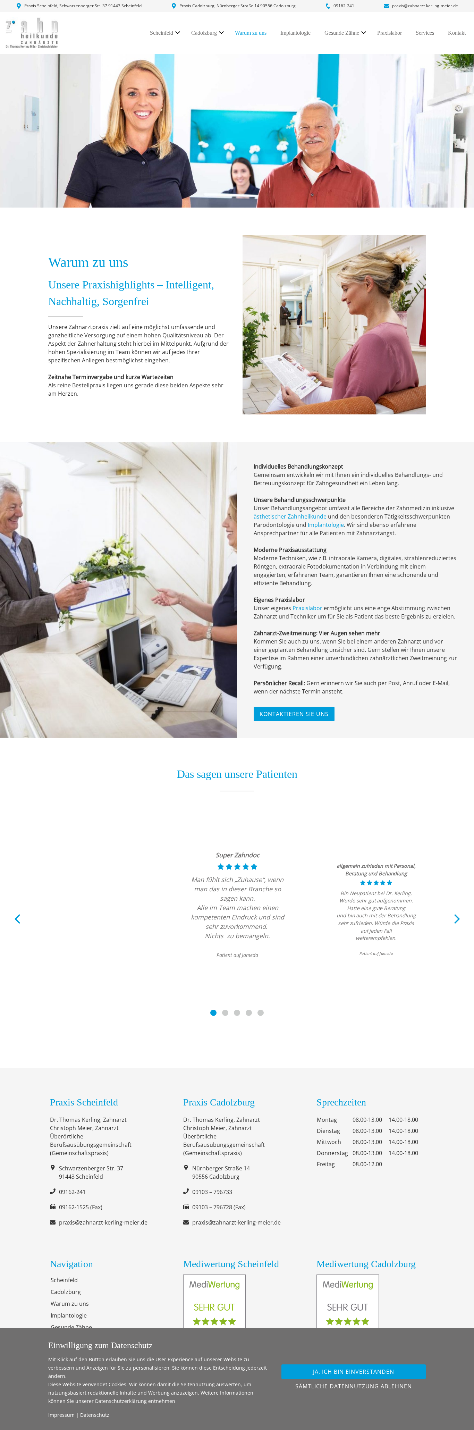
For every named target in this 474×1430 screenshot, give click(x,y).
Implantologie (295, 33)
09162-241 (343, 6)
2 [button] (225, 1013)
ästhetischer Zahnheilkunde (290, 516)
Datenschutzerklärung (121, 1401)
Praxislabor (389, 33)
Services (425, 33)
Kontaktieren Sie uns (294, 714)
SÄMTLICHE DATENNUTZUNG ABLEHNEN (353, 1386)
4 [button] (249, 1013)
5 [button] (260, 1013)
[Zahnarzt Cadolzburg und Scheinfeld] (32, 32)
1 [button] (213, 1013)
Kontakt (457, 33)
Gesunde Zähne (341, 33)
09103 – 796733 (212, 1192)
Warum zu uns (250, 33)
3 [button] (237, 1013)
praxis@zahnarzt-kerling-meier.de (425, 6)
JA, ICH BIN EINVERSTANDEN (353, 1372)
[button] (17, 919)
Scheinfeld (161, 33)
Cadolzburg (204, 33)
